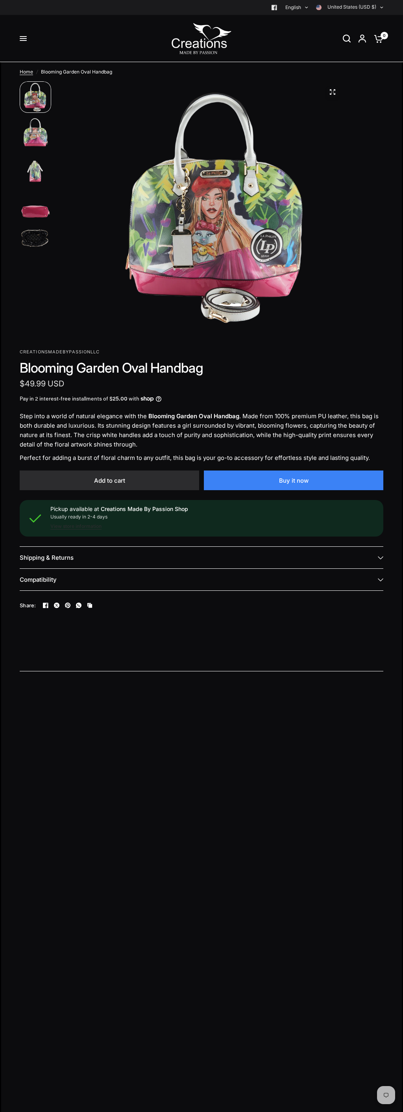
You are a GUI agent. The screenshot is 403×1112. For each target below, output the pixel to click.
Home (26, 72)
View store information (76, 526)
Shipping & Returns (47, 557)
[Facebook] (274, 7)
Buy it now (294, 480)
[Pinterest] (67, 605)
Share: (28, 605)
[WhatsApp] (78, 605)
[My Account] (362, 38)
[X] (56, 605)
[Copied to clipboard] (89, 605)
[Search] (347, 38)
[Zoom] (332, 92)
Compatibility (38, 579)
